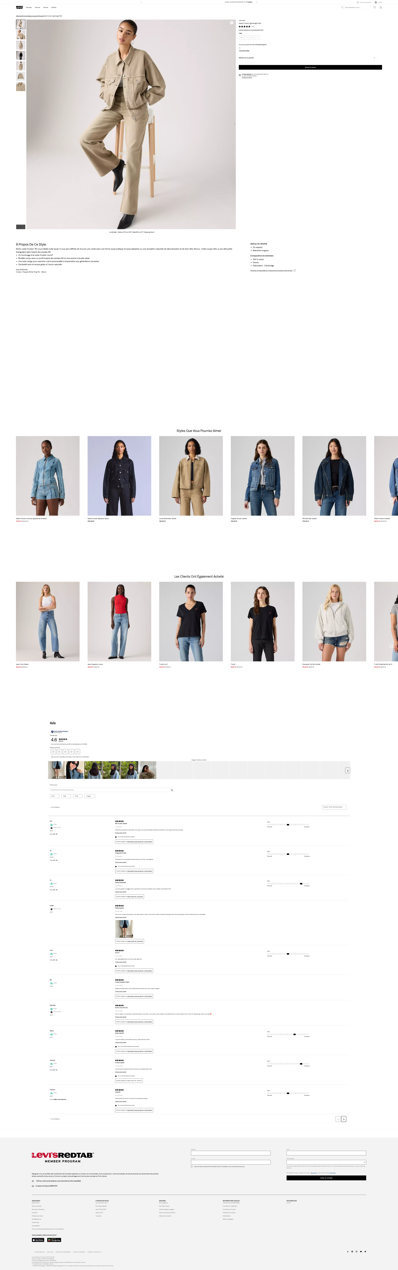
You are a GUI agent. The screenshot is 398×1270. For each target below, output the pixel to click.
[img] (364, 1162)
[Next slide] (392, 500)
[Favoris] (375, 7)
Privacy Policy (333, 1173)
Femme (25, 16)
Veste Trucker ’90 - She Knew (135, 896)
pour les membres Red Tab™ (251, 30)
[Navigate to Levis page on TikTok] (348, 1252)
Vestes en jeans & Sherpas (35, 16)
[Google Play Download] (54, 1240)
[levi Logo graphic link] (19, 7)
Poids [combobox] (76, 796)
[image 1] (124, 227)
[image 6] (135, 227)
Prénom (193, 1149)
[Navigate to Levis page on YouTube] (361, 1252)
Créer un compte (326, 1178)
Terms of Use (314, 1173)
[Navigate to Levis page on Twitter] (365, 1252)
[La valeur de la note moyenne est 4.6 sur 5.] (245, 26)
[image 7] (137, 227)
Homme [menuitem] (37, 7)
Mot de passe (290, 1158)
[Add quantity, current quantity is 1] (378, 58)
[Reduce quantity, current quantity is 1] (370, 58)
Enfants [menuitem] (53, 7)
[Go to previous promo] (141, 2)
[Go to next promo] (256, 2)
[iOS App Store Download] (38, 1240)
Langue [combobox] (88, 796)
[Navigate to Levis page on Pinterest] (352, 1252)
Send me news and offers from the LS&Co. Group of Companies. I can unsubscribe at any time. (219, 1166)
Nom (288, 1149)
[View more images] (20, 227)
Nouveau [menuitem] (29, 7)
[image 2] (126, 227)
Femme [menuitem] (45, 7)
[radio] (241, 37)
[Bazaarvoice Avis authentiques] (60, 731)
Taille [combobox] (64, 796)
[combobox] (336, 807)
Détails (250, 2)
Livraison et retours (247, 77)
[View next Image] (234, 124)
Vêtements (19, 16)
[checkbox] (192, 1166)
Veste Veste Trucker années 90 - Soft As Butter (139, 841)
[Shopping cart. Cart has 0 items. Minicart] (381, 7)
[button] (244, 51)
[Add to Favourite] (231, 23)
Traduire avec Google (120, 833)
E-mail (193, 1158)
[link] (50, 1252)
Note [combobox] (53, 796)
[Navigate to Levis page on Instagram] (356, 1252)
